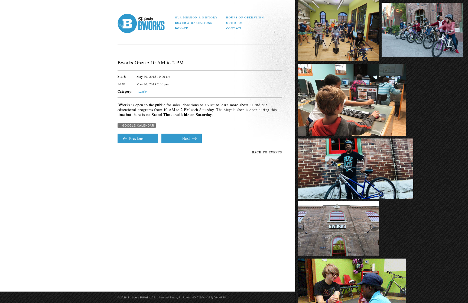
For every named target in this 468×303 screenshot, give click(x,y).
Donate (181, 28)
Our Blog (235, 23)
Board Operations (193, 23)
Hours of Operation (245, 17)
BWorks (142, 91)
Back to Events (267, 152)
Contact (234, 28)
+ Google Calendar (136, 125)
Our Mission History (196, 17)
